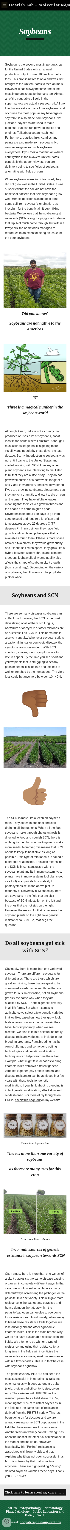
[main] (35, 33)
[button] (4, 5)
